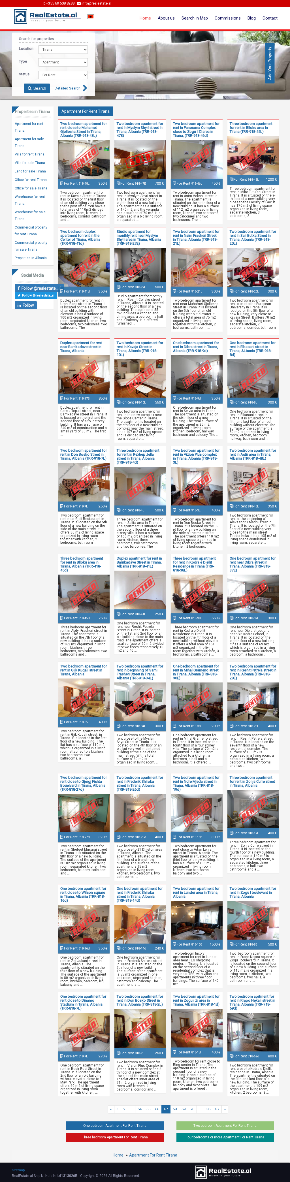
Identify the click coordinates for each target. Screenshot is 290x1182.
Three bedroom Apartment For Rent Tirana (115, 1137)
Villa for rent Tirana (29, 154)
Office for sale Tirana (31, 188)
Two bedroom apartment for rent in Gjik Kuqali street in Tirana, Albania (83, 670)
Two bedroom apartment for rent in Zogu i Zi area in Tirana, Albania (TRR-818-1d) (196, 1000)
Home (145, 18)
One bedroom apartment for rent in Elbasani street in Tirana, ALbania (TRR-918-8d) (253, 349)
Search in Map (195, 18)
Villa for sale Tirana (30, 163)
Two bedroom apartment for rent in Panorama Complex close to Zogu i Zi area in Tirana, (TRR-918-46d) (196, 129)
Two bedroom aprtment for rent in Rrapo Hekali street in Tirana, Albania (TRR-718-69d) (252, 1002)
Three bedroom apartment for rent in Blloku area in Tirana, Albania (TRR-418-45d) (81, 564)
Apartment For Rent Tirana (153, 1155)
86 (208, 1109)
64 (140, 1109)
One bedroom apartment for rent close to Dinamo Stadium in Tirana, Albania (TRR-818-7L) (83, 1002)
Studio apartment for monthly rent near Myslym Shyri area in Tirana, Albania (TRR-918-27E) (139, 237)
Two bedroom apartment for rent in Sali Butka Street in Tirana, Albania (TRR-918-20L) (253, 237)
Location (24, 48)
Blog (252, 18)
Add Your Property (270, 63)
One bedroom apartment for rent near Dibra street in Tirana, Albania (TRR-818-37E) (253, 564)
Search (39, 88)
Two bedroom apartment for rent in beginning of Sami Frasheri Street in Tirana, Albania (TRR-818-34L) (140, 672)
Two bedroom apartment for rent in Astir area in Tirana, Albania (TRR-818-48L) (253, 454)
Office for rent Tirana (31, 180)
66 (157, 1109)
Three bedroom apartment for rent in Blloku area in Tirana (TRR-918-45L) (251, 127)
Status (24, 74)
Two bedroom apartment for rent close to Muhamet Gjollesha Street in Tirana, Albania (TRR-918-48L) (83, 129)
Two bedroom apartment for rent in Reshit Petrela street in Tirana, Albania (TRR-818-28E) (253, 672)
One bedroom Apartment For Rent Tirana (114, 1126)
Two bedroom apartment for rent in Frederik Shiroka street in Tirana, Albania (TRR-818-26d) (140, 783)
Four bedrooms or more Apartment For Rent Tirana (225, 1137)
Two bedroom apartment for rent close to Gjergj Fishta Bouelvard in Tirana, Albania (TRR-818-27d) (83, 783)
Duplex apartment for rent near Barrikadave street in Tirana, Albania (81, 347)
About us (166, 18)
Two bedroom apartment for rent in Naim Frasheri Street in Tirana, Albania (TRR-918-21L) (196, 237)
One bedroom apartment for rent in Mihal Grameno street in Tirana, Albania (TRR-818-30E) (196, 672)
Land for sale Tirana (30, 171)
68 (175, 1109)
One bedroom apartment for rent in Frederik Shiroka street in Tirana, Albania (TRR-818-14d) (140, 894)
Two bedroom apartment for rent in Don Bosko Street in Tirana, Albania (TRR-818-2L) (140, 1000)
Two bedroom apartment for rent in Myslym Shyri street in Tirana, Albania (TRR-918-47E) (140, 129)
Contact (270, 18)
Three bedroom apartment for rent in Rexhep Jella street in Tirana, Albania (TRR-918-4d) (138, 456)
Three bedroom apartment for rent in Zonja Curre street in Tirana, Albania (252, 781)
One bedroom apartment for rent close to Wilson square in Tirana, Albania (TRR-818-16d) (83, 894)
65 (148, 1109)
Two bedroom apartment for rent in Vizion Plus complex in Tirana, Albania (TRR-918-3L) (196, 456)
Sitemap (18, 1170)
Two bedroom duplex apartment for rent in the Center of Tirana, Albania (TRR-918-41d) (80, 237)
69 (183, 1109)
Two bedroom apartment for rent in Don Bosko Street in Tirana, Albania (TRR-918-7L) (83, 454)
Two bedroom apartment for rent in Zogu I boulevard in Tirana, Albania (253, 892)
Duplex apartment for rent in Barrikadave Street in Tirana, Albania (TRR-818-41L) (139, 562)
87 (217, 1109)
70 (192, 1109)
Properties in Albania (31, 258)
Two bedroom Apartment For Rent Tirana (225, 1126)
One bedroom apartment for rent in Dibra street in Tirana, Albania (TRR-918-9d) (196, 347)
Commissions (228, 18)
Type (23, 61)
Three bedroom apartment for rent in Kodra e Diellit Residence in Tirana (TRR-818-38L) (194, 564)
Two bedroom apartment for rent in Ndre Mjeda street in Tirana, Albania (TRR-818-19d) (196, 783)
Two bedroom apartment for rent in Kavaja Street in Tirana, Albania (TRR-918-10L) (140, 349)
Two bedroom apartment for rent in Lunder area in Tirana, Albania (196, 892)
